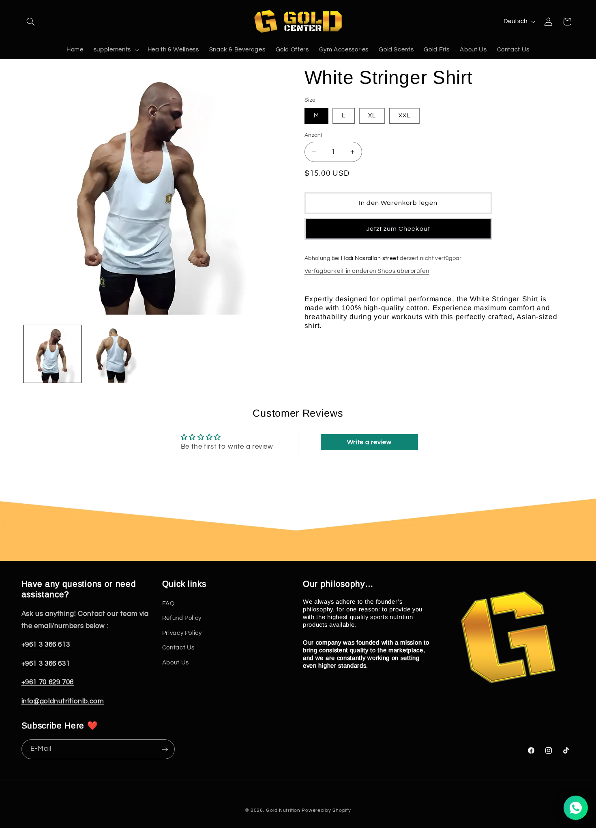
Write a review (369, 442)
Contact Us (178, 648)
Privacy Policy (182, 633)
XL (372, 116)
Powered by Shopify (326, 810)
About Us (175, 663)
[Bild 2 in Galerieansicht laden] (115, 354)
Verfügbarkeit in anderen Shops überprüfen (366, 271)
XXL (404, 116)
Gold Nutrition (283, 810)
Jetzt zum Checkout (398, 229)
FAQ (168, 603)
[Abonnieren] (164, 749)
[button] (30, 21)
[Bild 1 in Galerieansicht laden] (52, 354)
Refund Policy (182, 618)
